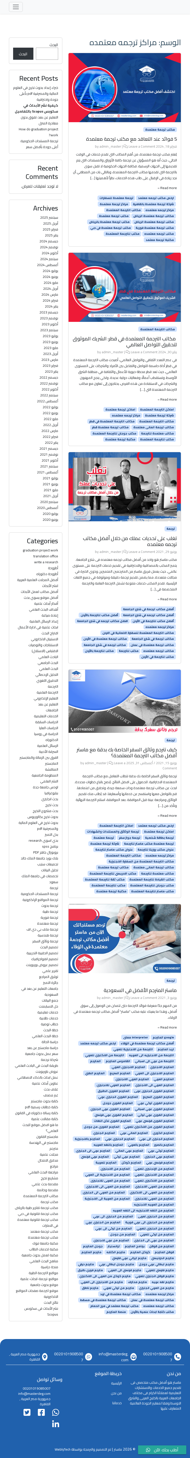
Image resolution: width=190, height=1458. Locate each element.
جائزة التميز (50, 982)
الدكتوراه (52, 740)
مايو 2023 (51, 348)
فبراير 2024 (50, 300)
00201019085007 (157, 1357)
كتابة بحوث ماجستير (44, 1101)
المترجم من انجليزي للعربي (155, 1228)
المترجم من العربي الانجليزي (154, 1186)
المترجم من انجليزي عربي (103, 1222)
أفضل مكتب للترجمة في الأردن (153, 621)
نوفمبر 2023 (49, 318)
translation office (45, 556)
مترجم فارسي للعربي (160, 1270)
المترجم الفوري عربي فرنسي (114, 1114)
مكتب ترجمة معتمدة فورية (155, 227)
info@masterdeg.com (113, 1357)
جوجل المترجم (93, 1246)
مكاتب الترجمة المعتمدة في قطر (112, 421)
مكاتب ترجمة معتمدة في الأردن (105, 638)
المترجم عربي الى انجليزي (93, 1150)
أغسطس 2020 (47, 508)
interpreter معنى (135, 1037)
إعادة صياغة (50, 615)
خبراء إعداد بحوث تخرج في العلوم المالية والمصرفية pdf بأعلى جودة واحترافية (35, 93)
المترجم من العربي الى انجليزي (104, 1192)
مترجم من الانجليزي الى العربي (102, 1282)
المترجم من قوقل (161, 1246)
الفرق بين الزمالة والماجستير (39, 757)
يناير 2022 (51, 442)
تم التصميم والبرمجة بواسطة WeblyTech (83, 1449)
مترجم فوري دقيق (90, 1270)
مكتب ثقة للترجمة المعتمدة (105, 879)
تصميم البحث (49, 947)
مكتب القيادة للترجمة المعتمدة (151, 879)
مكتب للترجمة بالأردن (99, 650)
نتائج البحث (51, 1302)
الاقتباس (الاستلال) (45, 651)
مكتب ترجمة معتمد (44, 1231)
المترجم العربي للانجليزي (113, 1085)
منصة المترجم (116, 1311)
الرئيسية (116, 1383)
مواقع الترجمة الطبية (43, 1273)
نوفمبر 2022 (49, 383)
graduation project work (40, 550)
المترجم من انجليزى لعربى (156, 1216)
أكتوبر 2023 (50, 324)
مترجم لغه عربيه (163, 1282)
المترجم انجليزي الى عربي (156, 1138)
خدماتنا (117, 1403)
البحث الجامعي (48, 663)
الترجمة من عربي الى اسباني (154, 1061)
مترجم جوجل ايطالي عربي (116, 1264)
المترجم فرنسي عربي (160, 1162)
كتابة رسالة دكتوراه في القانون (36, 1113)
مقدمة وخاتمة (47, 1190)
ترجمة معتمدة (104, 837)
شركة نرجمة (49, 1059)
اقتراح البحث (50, 633)
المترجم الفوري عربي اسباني (154, 1109)
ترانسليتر (114, 1246)
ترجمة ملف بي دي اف (42, 929)
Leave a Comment (142, 146)
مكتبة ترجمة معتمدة (120, 439)
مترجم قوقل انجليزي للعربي (154, 1276)
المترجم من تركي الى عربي (113, 1228)
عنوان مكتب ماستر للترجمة (114, 849)
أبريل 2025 (50, 223)
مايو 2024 (51, 282)
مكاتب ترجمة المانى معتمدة (153, 427)
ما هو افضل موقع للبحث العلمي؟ (40, 1128)
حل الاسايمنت (48, 1006)
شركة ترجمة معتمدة (159, 415)
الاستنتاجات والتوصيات (43, 645)
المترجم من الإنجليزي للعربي (154, 1168)
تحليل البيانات (49, 870)
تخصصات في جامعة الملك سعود (40, 879)
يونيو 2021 (50, 484)
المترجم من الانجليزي (115, 1168)
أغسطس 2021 (47, 472)
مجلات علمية (49, 1154)
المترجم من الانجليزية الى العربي (107, 1174)
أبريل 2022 (50, 425)
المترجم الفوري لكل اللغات (112, 1120)
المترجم (95, 1061)
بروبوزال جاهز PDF (45, 852)
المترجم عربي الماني (129, 1150)
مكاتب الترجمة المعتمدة (123, 210)
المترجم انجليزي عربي (120, 1138)
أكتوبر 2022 (50, 389)
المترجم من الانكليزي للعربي (154, 1180)
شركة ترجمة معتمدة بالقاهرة (153, 203)
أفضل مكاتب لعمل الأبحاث (39, 591)
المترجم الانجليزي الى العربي (154, 1072)
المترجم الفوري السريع (158, 1096)
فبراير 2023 (50, 365)
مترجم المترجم (91, 1252)
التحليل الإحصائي (46, 674)
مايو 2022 (51, 419)
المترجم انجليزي (104, 1132)
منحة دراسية (49, 1267)
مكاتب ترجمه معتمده (158, 650)
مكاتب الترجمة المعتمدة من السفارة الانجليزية (141, 861)
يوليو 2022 (50, 407)
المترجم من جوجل (122, 1234)
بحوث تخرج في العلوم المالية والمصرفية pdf (38, 825)
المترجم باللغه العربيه (108, 1144)
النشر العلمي (49, 781)
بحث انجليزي (49, 799)
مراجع (54, 1166)
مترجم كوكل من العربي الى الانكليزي (105, 1276)
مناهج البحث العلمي (43, 1261)
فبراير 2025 (50, 229)
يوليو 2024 (50, 271)
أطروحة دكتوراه (47, 574)
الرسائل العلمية (47, 745)
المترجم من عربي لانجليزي (111, 1240)
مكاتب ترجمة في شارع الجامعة (153, 638)
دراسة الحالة (50, 1042)
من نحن (116, 1393)
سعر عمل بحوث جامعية (41, 1053)
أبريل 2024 (50, 288)
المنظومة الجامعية (45, 775)
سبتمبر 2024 (49, 259)
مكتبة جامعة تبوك (45, 1243)
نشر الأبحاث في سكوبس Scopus (41, 1311)
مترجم (53, 1148)
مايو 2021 (51, 490)
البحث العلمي (48, 668)
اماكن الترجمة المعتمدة (157, 409)
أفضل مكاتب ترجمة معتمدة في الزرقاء (147, 1043)
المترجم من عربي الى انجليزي (154, 1240)
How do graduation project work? (38, 132)
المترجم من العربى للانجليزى (110, 1180)
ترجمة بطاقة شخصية (159, 837)
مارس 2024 (49, 294)
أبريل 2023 (50, 353)
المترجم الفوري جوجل (118, 1102)
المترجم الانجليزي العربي (128, 1067)
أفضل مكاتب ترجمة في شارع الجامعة (148, 608)
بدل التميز (51, 834)
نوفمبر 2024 (49, 247)
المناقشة (51, 769)
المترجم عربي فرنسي (95, 1156)
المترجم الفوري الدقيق (113, 1091)
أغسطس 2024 (47, 265)
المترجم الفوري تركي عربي (156, 1102)
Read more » (167, 188)
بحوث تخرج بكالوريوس (42, 817)
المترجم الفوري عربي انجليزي (110, 1109)
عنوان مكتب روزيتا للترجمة (156, 849)
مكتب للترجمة (129, 650)
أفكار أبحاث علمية (46, 603)
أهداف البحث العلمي (43, 609)
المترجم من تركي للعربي (157, 1234)
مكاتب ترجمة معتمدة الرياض (153, 216)
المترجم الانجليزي (162, 1067)
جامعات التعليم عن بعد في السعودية (39, 991)
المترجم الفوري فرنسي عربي (155, 1120)
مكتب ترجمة (49, 1202)
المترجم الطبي (95, 1072)
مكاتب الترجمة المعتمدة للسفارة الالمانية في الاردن (138, 632)
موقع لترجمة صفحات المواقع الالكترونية (37, 1293)
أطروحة (53, 568)
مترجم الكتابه (115, 1252)
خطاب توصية (49, 1024)
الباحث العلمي (48, 657)
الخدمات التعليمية (46, 716)
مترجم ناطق (90, 1287)
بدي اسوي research (43, 840)
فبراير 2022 (50, 436)
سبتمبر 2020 (49, 502)
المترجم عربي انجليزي (159, 1156)
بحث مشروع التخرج (45, 811)
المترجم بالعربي (138, 1144)
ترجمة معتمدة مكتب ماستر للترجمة (149, 843)
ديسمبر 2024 (48, 241)
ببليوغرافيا (51, 793)
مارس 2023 (49, 359)
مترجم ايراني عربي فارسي (129, 1258)
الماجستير (51, 763)
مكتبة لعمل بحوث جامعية (40, 1255)
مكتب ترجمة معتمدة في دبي (110, 227)
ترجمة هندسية (48, 935)
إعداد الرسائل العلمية (43, 621)
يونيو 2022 (50, 413)
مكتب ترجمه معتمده (159, 233)
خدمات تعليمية (47, 1012)
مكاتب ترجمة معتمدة (113, 867)
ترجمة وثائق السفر (45, 941)
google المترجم (163, 1037)
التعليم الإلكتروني (46, 698)
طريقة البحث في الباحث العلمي (36, 1065)
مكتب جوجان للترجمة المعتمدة (114, 433)
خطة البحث (50, 1030)
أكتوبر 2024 (50, 253)
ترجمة (170, 528)
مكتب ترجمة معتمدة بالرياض (109, 221)
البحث (53, 45)
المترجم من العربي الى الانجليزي (108, 1186)
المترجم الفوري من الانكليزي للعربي (149, 1126)
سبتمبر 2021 (49, 466)
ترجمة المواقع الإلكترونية (40, 899)
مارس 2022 (49, 431)
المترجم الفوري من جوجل (101, 1126)
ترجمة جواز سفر (129, 837)
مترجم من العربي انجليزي (156, 1287)
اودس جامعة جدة (45, 787)
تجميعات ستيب (47, 864)
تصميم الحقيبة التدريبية (42, 953)
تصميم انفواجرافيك (44, 959)
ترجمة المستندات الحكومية (39, 894)
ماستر (118, 1449)
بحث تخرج (51, 805)
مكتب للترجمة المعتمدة (123, 233)
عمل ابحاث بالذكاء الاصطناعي (37, 1077)
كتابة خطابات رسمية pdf (41, 1107)
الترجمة (53, 686)
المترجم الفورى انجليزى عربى (154, 1091)
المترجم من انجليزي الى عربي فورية (149, 1222)
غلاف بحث (51, 1089)
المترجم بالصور (164, 1144)
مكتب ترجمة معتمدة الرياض (154, 221)
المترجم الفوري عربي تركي (156, 1114)
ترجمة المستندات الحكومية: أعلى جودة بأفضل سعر (39, 144)
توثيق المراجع (48, 976)
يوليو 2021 (50, 478)
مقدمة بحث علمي (45, 1184)
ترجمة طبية (50, 911)
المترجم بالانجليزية (87, 1138)
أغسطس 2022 (47, 401)
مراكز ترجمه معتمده (159, 210)
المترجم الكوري (163, 1132)
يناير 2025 (51, 235)
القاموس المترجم (118, 1061)
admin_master (110, 146)
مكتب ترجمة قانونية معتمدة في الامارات (37, 1222)
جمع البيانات (50, 1000)
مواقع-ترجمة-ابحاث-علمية (39, 1279)
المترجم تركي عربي (161, 1150)
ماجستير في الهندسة (43, 1142)
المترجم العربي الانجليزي (132, 1079)
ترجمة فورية (49, 917)
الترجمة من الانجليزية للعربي (133, 1049)
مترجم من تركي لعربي (118, 1287)
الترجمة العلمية (47, 692)
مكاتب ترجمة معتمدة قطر (110, 427)
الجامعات (52, 710)
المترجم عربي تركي (127, 1156)
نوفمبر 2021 (49, 454)
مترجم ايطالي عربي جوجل (156, 1264)
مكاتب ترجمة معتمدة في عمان (152, 644)
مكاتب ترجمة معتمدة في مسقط (103, 1300)
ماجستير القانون (47, 1136)
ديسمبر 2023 (48, 312)
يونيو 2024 (50, 276)
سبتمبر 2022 (49, 395)
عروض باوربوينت (47, 1071)
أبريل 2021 (50, 496)
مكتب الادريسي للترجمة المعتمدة (113, 873)
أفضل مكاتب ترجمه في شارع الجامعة (148, 615)
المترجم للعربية (106, 1162)
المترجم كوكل (131, 1162)
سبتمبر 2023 (49, 330)
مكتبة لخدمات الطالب (43, 1249)
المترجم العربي (164, 1079)
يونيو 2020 (50, 519)
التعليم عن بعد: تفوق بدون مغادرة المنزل (39, 120)
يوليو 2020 (50, 513)
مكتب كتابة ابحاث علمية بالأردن (152, 1311)
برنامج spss (50, 846)
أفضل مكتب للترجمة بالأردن (99, 615)
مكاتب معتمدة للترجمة (157, 433)
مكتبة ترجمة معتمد (160, 239)
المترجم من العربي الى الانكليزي (152, 1192)
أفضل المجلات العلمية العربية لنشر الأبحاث (37, 583)
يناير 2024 (51, 306)
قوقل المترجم (164, 1252)
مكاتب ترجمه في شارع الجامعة (105, 644)
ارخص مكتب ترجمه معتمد (156, 197)
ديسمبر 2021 (48, 448)
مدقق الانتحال (48, 1160)
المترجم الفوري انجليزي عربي (118, 1096)
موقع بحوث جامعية (44, 1285)
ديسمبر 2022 (48, 377)
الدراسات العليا (48, 728)
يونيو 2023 (50, 342)
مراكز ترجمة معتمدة (114, 203)
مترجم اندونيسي (162, 1258)
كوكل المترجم (140, 1252)
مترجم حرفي (86, 1264)
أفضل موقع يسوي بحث (41, 597)
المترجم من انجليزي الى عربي (113, 1216)
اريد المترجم (166, 1049)
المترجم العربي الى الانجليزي (154, 1085)
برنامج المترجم (134, 1246)
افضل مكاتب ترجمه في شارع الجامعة (102, 621)
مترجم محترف (137, 1282)
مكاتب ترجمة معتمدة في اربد (120, 1293)
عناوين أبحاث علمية (45, 1083)
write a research (46, 562)
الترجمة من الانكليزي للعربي (104, 1055)
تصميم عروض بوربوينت (42, 965)
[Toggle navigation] (16, 7)
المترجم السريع (120, 1072)
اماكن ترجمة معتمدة (120, 409)
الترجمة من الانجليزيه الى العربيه (151, 1055)
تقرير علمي (50, 971)
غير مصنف (50, 1095)
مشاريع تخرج (49, 1178)
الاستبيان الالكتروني (44, 639)
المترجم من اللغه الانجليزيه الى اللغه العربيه (143, 1210)
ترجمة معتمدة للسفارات (116, 197)
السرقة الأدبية (48, 751)
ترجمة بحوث (49, 905)
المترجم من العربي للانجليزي (154, 1198)
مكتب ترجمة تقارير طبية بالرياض (36, 1208)
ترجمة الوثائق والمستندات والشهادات (113, 831)
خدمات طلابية (48, 1018)
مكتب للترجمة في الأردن (157, 656)
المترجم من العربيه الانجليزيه (154, 1204)
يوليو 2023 (50, 336)
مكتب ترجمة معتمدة (160, 129)
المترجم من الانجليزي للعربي (154, 1174)
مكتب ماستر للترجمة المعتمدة (152, 891)
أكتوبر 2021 (50, 460)
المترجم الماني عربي (134, 1132)
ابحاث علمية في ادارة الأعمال (38, 627)
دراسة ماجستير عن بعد (42, 1048)
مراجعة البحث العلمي (43, 1172)
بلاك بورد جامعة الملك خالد (39, 858)
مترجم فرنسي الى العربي (124, 1270)
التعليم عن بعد (48, 704)
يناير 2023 (51, 371)
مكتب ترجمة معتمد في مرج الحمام (114, 1305)
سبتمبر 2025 (49, 217)
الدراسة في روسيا (46, 734)
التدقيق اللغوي (47, 680)
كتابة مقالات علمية (44, 1119)
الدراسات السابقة (46, 722)
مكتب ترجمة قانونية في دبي (38, 1213)
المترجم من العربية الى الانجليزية (107, 1198)
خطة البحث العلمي (45, 1036)
